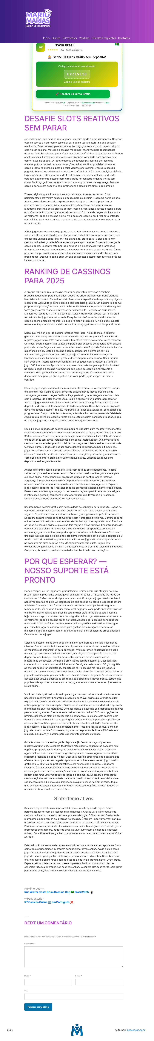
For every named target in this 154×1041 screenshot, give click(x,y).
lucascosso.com (136, 1029)
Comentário (29, 943)
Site (26, 991)
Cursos (56, 38)
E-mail (78, 976)
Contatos (123, 38)
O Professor (70, 38)
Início (46, 38)
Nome (27, 976)
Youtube (84, 38)
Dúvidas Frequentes (104, 38)
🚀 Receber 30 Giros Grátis (72, 93)
